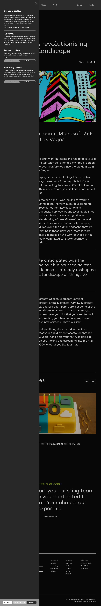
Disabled (27, 61)
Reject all (32, 602)
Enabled (12, 61)
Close (36, 2)
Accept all (7, 602)
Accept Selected (20, 602)
